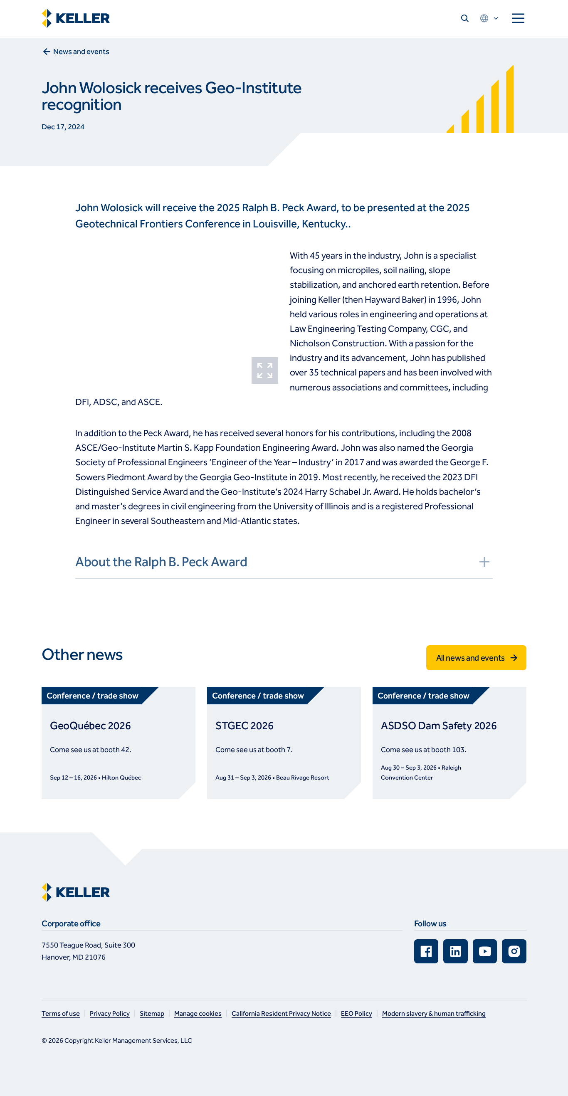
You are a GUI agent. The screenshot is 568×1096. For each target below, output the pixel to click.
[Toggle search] (465, 18)
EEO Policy (356, 1013)
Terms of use (61, 1013)
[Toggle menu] (518, 18)
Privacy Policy (110, 1013)
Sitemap (152, 1013)
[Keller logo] (78, 18)
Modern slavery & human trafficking (434, 1013)
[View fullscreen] (265, 370)
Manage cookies (198, 1013)
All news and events (470, 658)
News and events (81, 51)
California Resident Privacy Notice (281, 1013)
